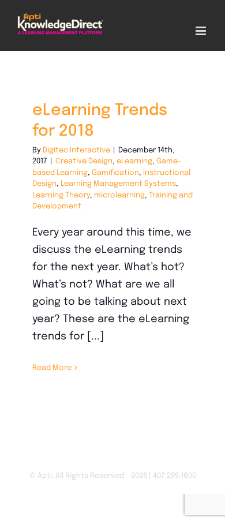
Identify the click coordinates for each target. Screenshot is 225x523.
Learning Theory (61, 195)
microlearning (119, 195)
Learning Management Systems (118, 184)
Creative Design (83, 161)
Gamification (115, 173)
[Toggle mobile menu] (202, 31)
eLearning (134, 161)
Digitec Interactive (76, 150)
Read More (52, 368)
